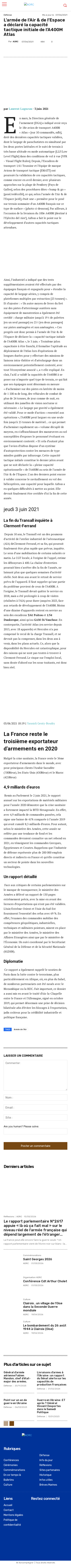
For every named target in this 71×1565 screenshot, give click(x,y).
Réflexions (9, 1217)
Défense (8, 15)
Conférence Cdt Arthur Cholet (45, 1281)
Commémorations (32, 1255)
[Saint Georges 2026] (12, 1262)
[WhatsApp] (55, 50)
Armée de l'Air (20, 1029)
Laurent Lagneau (20, 109)
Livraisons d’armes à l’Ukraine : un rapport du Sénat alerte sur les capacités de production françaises (51, 1378)
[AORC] (6, 42)
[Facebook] (29, 50)
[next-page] (11, 1423)
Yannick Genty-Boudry (41, 723)
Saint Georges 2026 (37, 1259)
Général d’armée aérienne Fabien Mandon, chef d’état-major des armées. (17, 1377)
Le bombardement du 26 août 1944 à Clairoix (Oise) (44, 1327)
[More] (63, 50)
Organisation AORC (32, 1277)
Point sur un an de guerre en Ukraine (15, 1402)
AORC (15, 42)
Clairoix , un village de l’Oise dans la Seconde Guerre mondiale (42, 1307)
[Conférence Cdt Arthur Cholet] (12, 1284)
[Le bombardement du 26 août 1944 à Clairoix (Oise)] (12, 1329)
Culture (26, 1299)
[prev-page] (6, 1423)
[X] (38, 50)
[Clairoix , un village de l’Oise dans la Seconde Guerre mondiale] (12, 1306)
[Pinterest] (46, 50)
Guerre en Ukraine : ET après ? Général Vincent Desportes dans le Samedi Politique (51, 1406)
